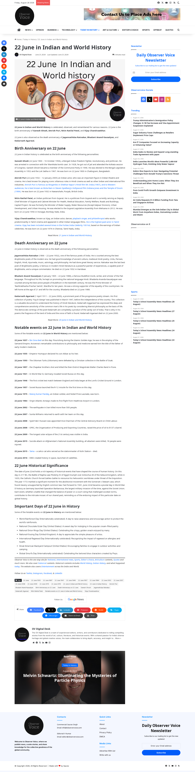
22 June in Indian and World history (75, 584)
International (62, 559)
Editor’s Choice (130, 30)
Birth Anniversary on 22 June (45, 587)
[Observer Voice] (24, 16)
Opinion (40, 30)
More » (118, 638)
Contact (102, 728)
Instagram (37, 573)
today (17, 566)
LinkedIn (58, 573)
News (28, 30)
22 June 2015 (44, 584)
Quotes (169, 30)
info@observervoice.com (72, 727)
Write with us (105, 755)
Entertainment (47, 566)
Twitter (29, 573)
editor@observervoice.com (72, 737)
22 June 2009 (32, 584)
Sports (146, 30)
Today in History (89, 30)
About (102, 724)
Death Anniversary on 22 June (68, 587)
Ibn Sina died (35, 340)
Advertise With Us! (107, 751)
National (51, 559)
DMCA (102, 737)
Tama (31, 451)
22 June (26, 580)
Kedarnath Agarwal (22, 591)
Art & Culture (110, 30)
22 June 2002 (106, 580)
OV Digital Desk (25, 55)
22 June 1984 (94, 580)
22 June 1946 (71, 580)
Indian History (99, 563)
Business (52, 30)
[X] (40, 642)
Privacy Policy (105, 732)
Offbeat (157, 30)
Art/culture (99, 559)
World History (86, 563)
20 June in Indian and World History (75, 319)
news (71, 559)
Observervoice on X (140, 224)
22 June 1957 (82, 580)
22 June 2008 (20, 584)
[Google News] (76, 599)
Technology (68, 30)
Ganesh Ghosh (86, 587)
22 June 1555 (36, 580)
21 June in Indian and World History (75, 235)
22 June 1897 (47, 580)
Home (19, 39)
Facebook (48, 573)
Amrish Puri (113, 584)
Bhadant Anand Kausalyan (24, 587)
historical (42, 563)
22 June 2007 (118, 580)
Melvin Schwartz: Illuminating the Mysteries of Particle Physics (70, 678)
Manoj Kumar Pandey (39, 394)
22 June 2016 (56, 584)
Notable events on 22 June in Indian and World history (63, 591)
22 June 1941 (59, 580)
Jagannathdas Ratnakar (102, 587)
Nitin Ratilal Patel (37, 591)
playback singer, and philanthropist (89, 218)
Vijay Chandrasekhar (92, 591)
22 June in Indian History (98, 584)
